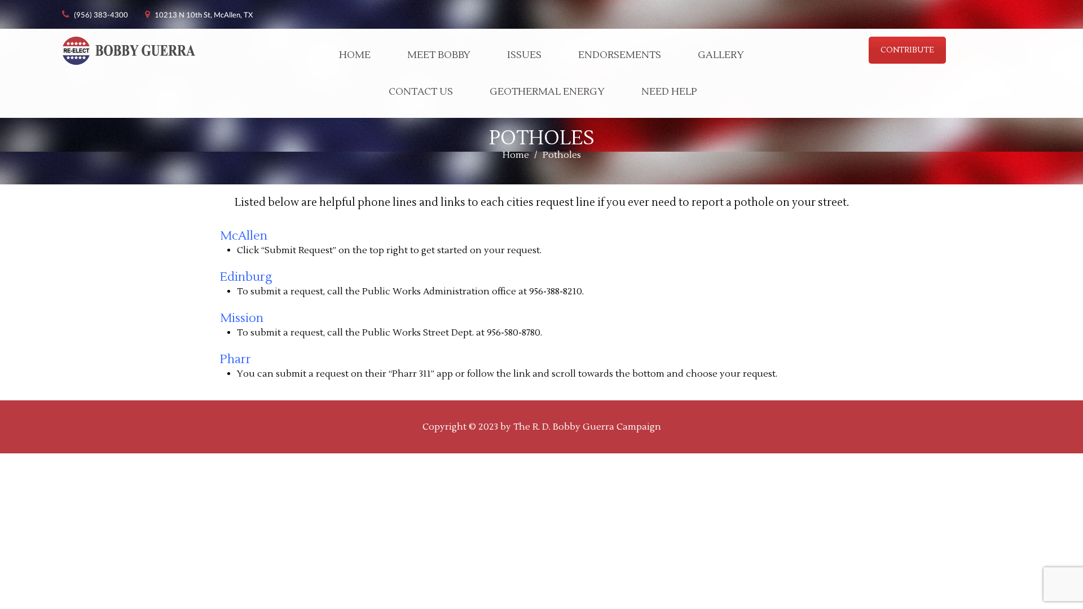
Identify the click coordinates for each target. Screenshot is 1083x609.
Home (355, 54)
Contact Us (421, 91)
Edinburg (247, 277)
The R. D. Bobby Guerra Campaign (587, 427)
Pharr (235, 359)
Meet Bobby (438, 54)
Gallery (721, 54)
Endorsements (619, 54)
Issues (524, 54)
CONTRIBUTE (907, 50)
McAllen (243, 236)
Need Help (669, 91)
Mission (241, 318)
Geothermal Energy (547, 91)
